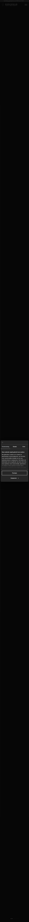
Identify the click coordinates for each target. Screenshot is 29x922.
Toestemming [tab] (5, 446)
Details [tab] (15, 446)
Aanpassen (14, 478)
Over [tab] (24, 446)
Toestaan (14, 473)
